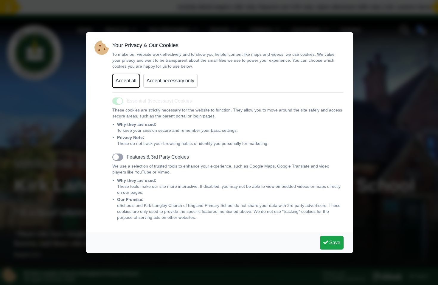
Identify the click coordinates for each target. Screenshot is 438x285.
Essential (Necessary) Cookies (159, 100)
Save (334, 242)
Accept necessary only (170, 80)
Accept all (126, 80)
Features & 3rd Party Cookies (158, 156)
